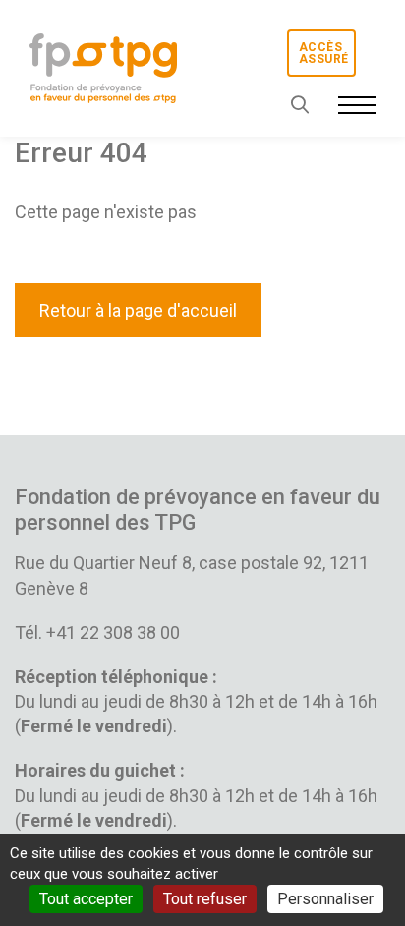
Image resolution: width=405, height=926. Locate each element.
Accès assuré (323, 53)
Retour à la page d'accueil (138, 310)
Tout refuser (205, 899)
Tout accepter (86, 899)
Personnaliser (325, 899)
